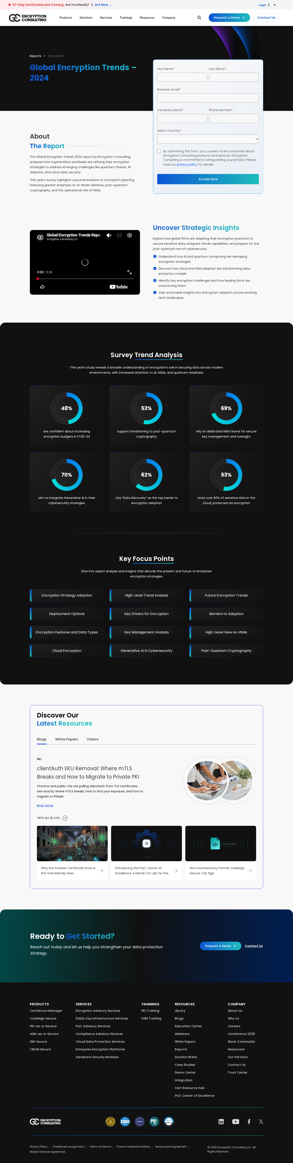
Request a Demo (227, 17)
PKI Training (150, 1011)
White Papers (185, 1041)
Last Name (217, 69)
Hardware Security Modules (97, 1057)
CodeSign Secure (43, 1018)
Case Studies (185, 1065)
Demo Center (185, 1072)
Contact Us (266, 17)
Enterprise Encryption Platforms (100, 1049)
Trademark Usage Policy (69, 1146)
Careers (234, 1026)
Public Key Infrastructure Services (102, 1018)
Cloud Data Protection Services (100, 1041)
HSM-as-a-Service (44, 1034)
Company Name (170, 110)
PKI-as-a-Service (43, 1026)
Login (262, 5)
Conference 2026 (241, 1034)
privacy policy (187, 164)
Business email (169, 89)
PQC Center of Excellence (194, 1096)
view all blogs (49, 818)
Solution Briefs (186, 1057)
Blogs (179, 1018)
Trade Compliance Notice (133, 1146)
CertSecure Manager (46, 1011)
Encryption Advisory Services (98, 1011)
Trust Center (238, 1072)
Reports (35, 56)
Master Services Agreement (47, 1152)
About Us (235, 1011)
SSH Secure (38, 1041)
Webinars (182, 1034)
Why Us (233, 1018)
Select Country (169, 130)
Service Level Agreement (170, 1146)
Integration (183, 1080)
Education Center (188, 1026)
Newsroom (236, 1049)
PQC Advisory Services (93, 1026)
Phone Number (221, 110)
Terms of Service (100, 1146)
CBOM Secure (40, 1049)
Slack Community (241, 1041)
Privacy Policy (38, 1146)
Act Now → (103, 5)
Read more (45, 806)
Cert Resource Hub (189, 1088)
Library (180, 1011)
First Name (166, 69)
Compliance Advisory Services (99, 1034)
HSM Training (151, 1018)
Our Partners (238, 1057)
